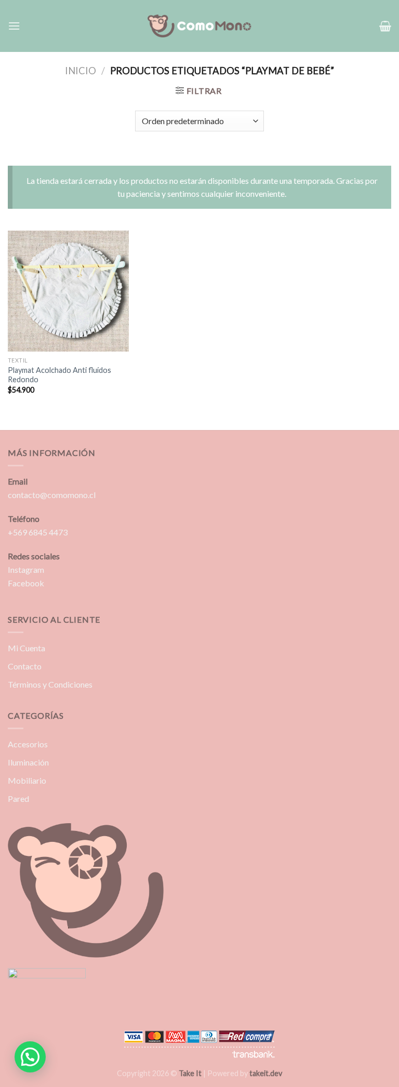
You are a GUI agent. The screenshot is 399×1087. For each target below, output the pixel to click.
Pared (18, 798)
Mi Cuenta (26, 648)
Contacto (25, 666)
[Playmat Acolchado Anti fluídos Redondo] (68, 291)
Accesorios (28, 744)
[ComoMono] (199, 26)
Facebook (26, 583)
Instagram (26, 569)
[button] (30, 1056)
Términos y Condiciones (50, 684)
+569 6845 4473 (38, 532)
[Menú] (14, 25)
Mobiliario (27, 780)
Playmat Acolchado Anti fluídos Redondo (59, 375)
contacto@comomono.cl (52, 495)
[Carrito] (385, 26)
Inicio (80, 70)
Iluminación (28, 762)
